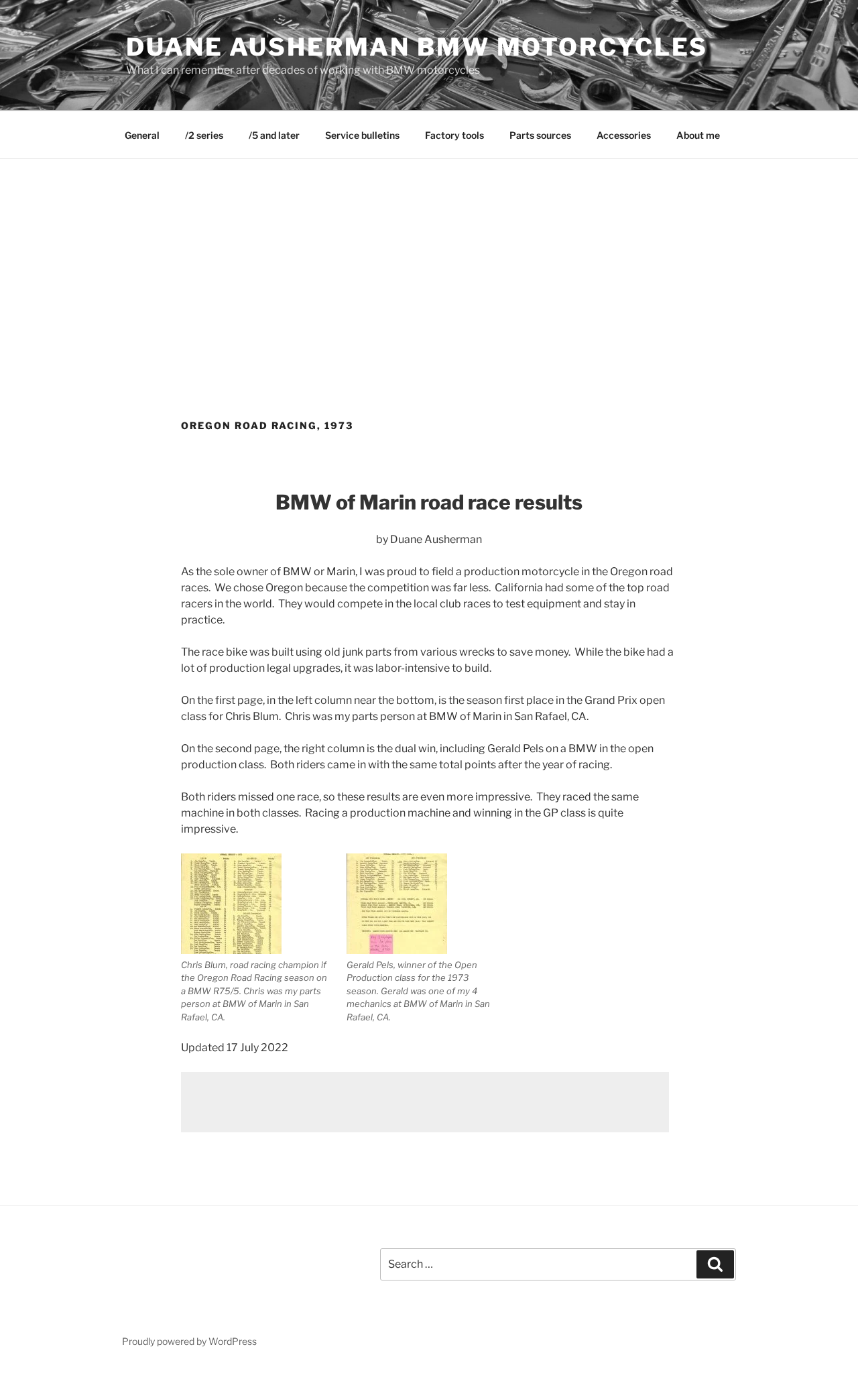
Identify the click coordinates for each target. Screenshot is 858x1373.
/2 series (204, 135)
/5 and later (274, 135)
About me (698, 135)
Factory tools (454, 135)
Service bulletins (362, 135)
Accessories (624, 135)
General (142, 135)
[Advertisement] (429, 259)
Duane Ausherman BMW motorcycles (417, 47)
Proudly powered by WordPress (189, 1341)
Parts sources (540, 135)
